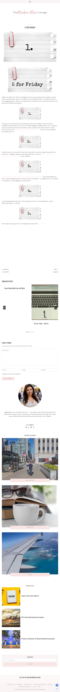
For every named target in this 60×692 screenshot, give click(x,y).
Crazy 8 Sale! (5, 271)
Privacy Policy (11, 684)
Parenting (20, 684)
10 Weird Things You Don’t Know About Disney (27, 129)
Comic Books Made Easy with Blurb (14, 288)
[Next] (55, 307)
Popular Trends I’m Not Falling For (30, 596)
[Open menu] (30, 1)
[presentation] (45, 302)
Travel (39, 686)
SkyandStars (42, 689)
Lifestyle (50, 684)
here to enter (41, 223)
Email (24, 370)
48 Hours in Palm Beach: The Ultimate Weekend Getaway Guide (38, 639)
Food (34, 686)
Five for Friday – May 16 (41, 323)
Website (43, 370)
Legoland (55, 271)
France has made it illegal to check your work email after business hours (22, 176)
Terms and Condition (40, 684)
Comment (5, 350)
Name (4, 370)
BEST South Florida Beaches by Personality (32, 617)
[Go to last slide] (4, 307)
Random (30, 24)
